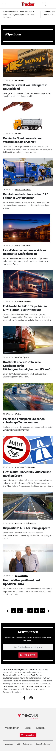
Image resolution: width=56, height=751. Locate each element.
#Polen (18, 133)
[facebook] (24, 698)
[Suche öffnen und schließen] (44, 4)
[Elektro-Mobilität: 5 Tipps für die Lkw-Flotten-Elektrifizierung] (28, 284)
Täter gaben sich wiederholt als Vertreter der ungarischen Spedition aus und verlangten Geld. (27, 94)
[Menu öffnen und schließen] (5, 4)
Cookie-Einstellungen (43, 744)
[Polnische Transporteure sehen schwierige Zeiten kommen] (28, 396)
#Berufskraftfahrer (23, 189)
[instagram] (31, 698)
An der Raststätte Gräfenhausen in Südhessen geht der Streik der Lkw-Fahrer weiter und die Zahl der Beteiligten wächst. (26, 205)
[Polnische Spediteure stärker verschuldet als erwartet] (28, 116)
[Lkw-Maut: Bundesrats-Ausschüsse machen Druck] (28, 450)
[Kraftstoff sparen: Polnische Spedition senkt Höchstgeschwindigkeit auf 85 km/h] (28, 340)
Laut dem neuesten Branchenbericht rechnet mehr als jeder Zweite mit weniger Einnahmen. (27, 428)
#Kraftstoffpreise (22, 357)
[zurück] (7, 610)
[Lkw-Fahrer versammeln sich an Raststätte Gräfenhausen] (28, 228)
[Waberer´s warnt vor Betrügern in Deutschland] (28, 63)
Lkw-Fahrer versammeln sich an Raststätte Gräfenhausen (24, 252)
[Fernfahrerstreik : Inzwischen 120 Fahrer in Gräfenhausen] (28, 172)
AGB (18, 744)
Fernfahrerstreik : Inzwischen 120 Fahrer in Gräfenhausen (25, 196)
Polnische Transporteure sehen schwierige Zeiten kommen (24, 420)
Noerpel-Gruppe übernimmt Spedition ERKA (21, 582)
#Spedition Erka (21, 576)
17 (42, 611)
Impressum (9, 744)
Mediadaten (12, 727)
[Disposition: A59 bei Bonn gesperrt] (28, 506)
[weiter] (48, 610)
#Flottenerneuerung (23, 301)
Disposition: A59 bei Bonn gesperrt (26, 528)
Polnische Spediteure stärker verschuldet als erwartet (22, 140)
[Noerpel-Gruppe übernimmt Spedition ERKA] (28, 558)
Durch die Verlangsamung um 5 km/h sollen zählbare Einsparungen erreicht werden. (25, 375)
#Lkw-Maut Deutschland (25, 467)
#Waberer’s (19, 80)
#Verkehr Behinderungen (25, 523)
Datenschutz (27, 744)
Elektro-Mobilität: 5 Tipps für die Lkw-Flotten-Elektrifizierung (25, 308)
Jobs (28, 727)
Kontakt (41, 727)
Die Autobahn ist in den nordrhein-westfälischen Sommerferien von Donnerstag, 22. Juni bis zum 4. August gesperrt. (27, 535)
